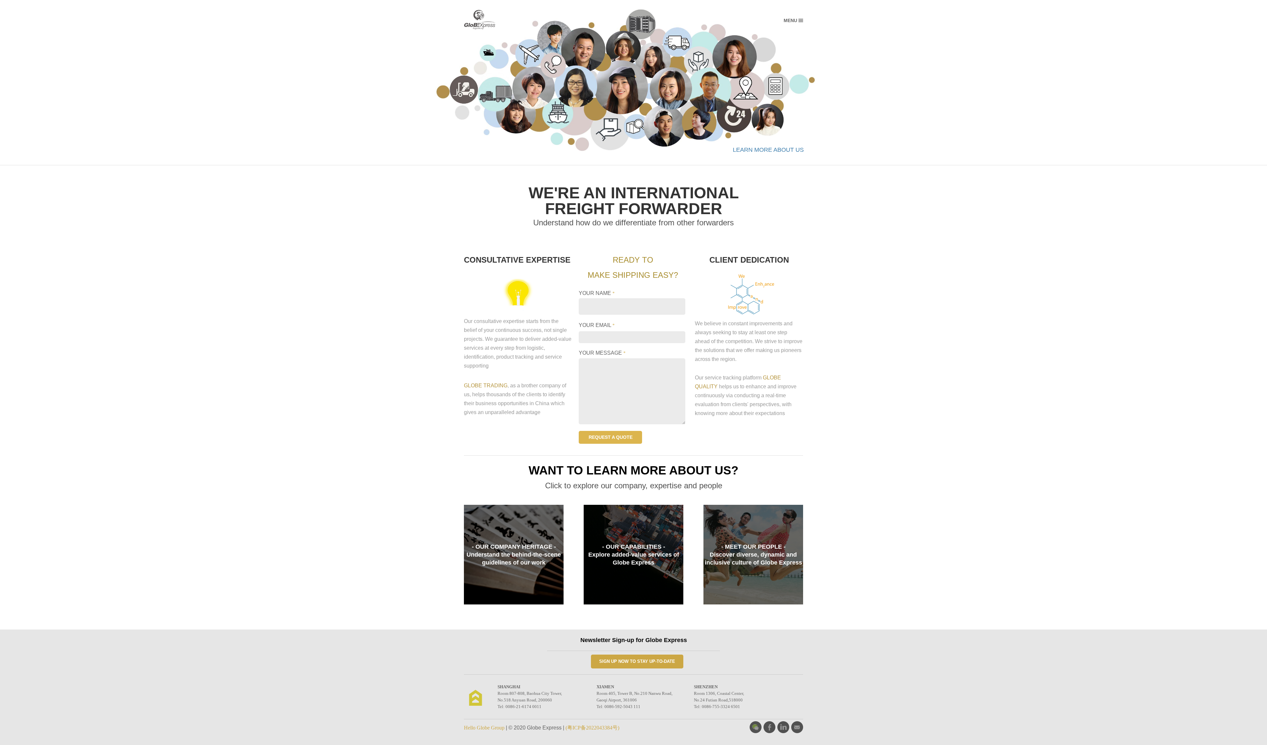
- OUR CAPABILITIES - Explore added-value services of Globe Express (633, 554)
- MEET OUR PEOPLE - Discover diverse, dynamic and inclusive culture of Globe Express (753, 554)
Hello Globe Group (484, 727)
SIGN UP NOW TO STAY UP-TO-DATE (637, 661)
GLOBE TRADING (485, 385)
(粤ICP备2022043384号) (592, 727)
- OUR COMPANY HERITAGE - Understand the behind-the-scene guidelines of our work (514, 554)
